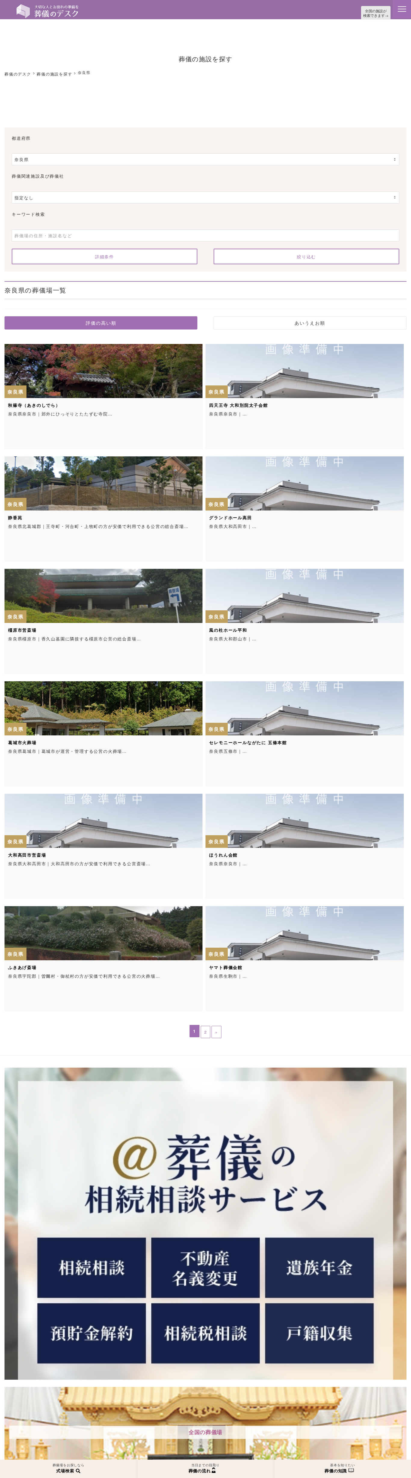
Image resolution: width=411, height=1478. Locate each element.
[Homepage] (48, 7)
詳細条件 (104, 255)
